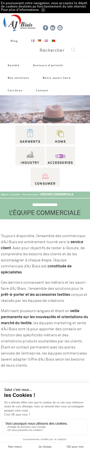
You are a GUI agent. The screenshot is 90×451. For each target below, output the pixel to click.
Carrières (15, 90)
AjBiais (5, 194)
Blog (14, 41)
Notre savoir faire (57, 78)
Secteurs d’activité (48, 65)
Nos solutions (18, 78)
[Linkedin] (52, 27)
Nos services (30, 194)
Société (14, 65)
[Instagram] (60, 27)
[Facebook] (45, 27)
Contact (42, 90)
